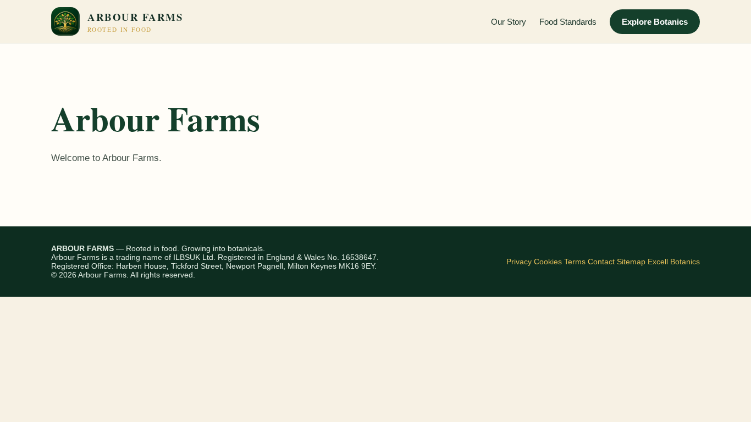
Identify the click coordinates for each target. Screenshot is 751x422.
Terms (575, 261)
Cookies (548, 261)
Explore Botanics (655, 21)
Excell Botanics (674, 261)
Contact (601, 261)
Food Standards (568, 21)
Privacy (519, 261)
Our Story (508, 21)
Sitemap (631, 261)
